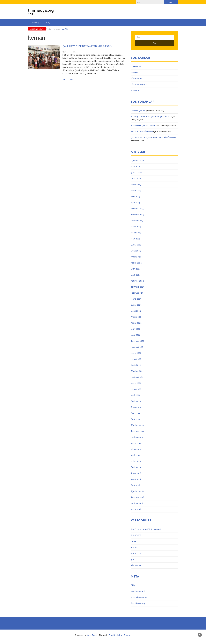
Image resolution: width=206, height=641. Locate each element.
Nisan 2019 (136, 449)
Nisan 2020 (136, 389)
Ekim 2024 (135, 269)
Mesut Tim (136, 553)
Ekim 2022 (135, 329)
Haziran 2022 (137, 347)
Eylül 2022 (135, 335)
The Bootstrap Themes (120, 635)
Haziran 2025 (137, 221)
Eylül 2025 (135, 203)
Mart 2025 (135, 239)
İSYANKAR (135, 91)
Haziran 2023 (137, 293)
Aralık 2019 (136, 407)
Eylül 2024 (136, 275)
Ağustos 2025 (137, 209)
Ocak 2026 (136, 178)
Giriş (133, 585)
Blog (48, 22)
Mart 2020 (135, 395)
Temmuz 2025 (137, 215)
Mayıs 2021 (136, 383)
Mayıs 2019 (136, 443)
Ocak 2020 (136, 401)
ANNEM (134, 72)
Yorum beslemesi (139, 597)
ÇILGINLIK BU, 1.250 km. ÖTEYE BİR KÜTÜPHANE (153, 138)
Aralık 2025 (136, 185)
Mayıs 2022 (136, 353)
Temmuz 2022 (137, 341)
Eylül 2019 (135, 419)
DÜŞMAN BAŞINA (139, 84)
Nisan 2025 (136, 233)
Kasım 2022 (136, 323)
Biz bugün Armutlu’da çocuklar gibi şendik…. (151, 116)
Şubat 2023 (136, 305)
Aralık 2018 (136, 473)
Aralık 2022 (136, 317)
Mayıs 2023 (136, 299)
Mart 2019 (135, 455)
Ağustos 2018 (137, 491)
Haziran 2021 (137, 377)
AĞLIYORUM (68, 29)
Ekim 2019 (135, 413)
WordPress (92, 635)
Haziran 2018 (137, 503)
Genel (133, 541)
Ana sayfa (36, 22)
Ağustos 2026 (137, 160)
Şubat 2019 (136, 461)
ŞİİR (132, 559)
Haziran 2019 (137, 437)
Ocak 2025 (136, 251)
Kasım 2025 (136, 191)
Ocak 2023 (136, 311)
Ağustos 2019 (137, 425)
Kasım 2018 (136, 479)
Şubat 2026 (136, 172)
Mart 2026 (135, 166)
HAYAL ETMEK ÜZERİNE (142, 131)
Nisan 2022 (136, 359)
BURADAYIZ (136, 535)
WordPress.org (138, 603)
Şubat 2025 (136, 245)
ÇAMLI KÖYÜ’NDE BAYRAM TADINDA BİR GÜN (87, 46)
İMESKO (134, 547)
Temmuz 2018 (137, 497)
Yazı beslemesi (138, 591)
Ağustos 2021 (137, 371)
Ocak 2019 (136, 467)
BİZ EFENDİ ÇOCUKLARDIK (143, 125)
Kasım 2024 (136, 263)
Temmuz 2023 (137, 287)
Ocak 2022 (136, 365)
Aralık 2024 (136, 257)
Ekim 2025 (135, 197)
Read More (69, 80)
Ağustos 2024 (137, 281)
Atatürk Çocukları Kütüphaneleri (146, 529)
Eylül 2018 (135, 485)
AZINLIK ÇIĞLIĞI (138, 110)
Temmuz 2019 (137, 431)
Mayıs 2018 (136, 509)
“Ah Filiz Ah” (136, 66)
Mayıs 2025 (136, 227)
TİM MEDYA (136, 565)
